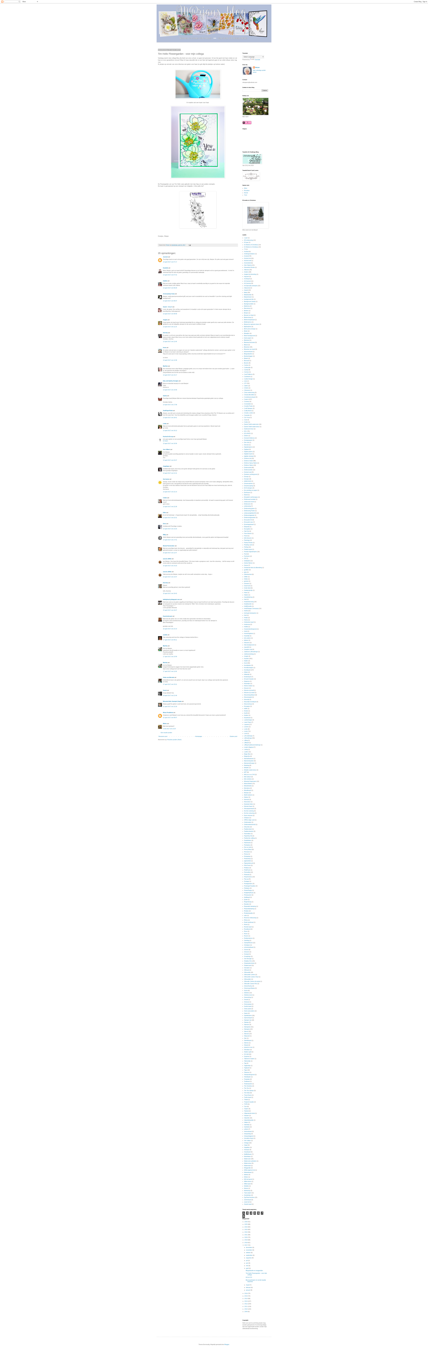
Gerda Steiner (248, 563)
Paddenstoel (248, 829)
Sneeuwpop (247, 1004)
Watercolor (247, 1159)
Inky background (249, 645)
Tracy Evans (248, 1095)
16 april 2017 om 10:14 (170, 629)
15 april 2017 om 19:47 (170, 610)
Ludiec (246, 752)
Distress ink (247, 458)
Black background (249, 335)
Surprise (246, 1056)
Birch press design (249, 329)
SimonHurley (248, 986)
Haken (246, 595)
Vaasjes (246, 1115)
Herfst (246, 611)
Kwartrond (247, 717)
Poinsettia (247, 872)
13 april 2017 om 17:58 (170, 404)
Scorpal (246, 954)
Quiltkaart (247, 897)
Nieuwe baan (248, 806)
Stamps (246, 1022)
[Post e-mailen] (189, 245)
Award (246, 290)
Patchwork (247, 842)
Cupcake (247, 415)
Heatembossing (249, 601)
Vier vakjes (247, 1140)
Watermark (247, 1165)
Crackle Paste (248, 406)
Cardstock (247, 376)
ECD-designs (248, 488)
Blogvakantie (248, 354)
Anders (246, 272)
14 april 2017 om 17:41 (170, 540)
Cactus (246, 365)
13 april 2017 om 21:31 (170, 473)
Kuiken (246, 715)
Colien (165, 498)
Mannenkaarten (249, 761)
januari (248, 1290)
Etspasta (246, 526)
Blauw (246, 345)
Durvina (165, 583)
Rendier (246, 904)
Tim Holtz (247, 1093)
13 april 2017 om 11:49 (170, 341)
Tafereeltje (247, 1061)
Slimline (246, 993)
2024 (246, 1227)
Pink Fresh (247, 865)
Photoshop (247, 858)
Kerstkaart (247, 670)
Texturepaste (248, 1084)
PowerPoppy (248, 890)
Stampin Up (247, 1020)
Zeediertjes (247, 1195)
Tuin (245, 1106)
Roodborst (247, 929)
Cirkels (246, 388)
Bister (246, 331)
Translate (257, 59)
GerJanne (166, 479)
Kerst (245, 663)
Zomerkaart (247, 1200)
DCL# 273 (249, 1277)
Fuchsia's (247, 556)
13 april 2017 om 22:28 (170, 506)
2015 (246, 1296)
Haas (245, 592)
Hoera (246, 620)
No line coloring (249, 811)
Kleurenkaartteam (249, 695)
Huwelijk (246, 636)
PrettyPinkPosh (248, 893)
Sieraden (247, 968)
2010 (246, 1309)
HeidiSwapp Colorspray (251, 608)
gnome (246, 581)
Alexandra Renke (249, 267)
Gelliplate (247, 561)
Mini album (247, 777)
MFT (245, 772)
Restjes (246, 911)
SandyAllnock (248, 943)
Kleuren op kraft (249, 690)
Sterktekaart (247, 1040)
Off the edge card (249, 820)
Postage (246, 881)
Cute (245, 420)
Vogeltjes (247, 1147)
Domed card (248, 472)
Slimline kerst (248, 995)
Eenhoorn (247, 492)
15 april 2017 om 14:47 (170, 577)
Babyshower (248, 297)
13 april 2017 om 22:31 (170, 517)
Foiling (246, 547)
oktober (248, 1252)
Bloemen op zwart (249, 349)
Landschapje (248, 720)
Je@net (165, 257)
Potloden (247, 888)
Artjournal (247, 288)
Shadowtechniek (249, 963)
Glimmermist (248, 574)
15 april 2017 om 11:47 (170, 553)
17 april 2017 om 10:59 (170, 656)
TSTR (246, 1104)
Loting (246, 749)
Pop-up (246, 879)
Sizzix (246, 990)
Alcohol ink (247, 258)
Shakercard (247, 965)
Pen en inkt (247, 847)
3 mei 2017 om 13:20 (169, 729)
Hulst (245, 631)
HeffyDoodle (248, 606)
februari (248, 1287)
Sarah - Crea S (167, 307)
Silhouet (246, 970)
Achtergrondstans (249, 254)
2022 (246, 1232)
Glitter (246, 577)
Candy (246, 370)
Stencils (246, 1033)
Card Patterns (248, 374)
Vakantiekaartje (248, 1120)
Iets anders (247, 638)
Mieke (165, 723)
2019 (246, 1240)
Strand (246, 1045)
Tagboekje (247, 1065)
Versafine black (248, 1138)
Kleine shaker (248, 686)
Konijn (246, 711)
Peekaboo (247, 845)
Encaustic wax (248, 522)
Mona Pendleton (168, 712)
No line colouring (249, 813)
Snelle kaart (247, 1006)
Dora (164, 523)
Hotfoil (246, 626)
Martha (165, 646)
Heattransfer (248, 604)
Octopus (246, 817)
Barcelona (247, 308)
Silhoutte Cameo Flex (250, 983)
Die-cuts (246, 442)
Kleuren (246, 688)
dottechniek (247, 481)
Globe (246, 579)
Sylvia (165, 396)
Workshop (247, 1190)
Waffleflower (248, 1154)
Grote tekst (247, 588)
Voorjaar (246, 1149)
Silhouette (247, 972)
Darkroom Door (248, 429)
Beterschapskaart (249, 319)
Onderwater (247, 822)
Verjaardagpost (248, 1136)
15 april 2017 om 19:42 (170, 593)
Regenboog (247, 902)
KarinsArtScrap (168, 436)
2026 (246, 1222)
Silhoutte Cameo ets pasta (252, 981)
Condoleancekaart (249, 397)
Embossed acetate (249, 499)
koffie (245, 708)
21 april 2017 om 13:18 (170, 706)
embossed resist (249, 501)
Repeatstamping (249, 908)
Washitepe (247, 1156)
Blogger (226, 1344)
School (246, 949)
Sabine (165, 281)
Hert (245, 615)
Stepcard (247, 1036)
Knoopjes (247, 706)
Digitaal (246, 449)
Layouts (246, 724)
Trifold (246, 1099)
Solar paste (247, 1009)
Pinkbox (246, 868)
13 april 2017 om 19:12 (170, 430)
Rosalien (247, 190)
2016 (246, 1293)
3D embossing (248, 240)
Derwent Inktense (249, 438)
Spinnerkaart (248, 1018)
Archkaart (247, 279)
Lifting (246, 740)
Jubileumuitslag (249, 654)
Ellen (164, 512)
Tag (245, 1063)
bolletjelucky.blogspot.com (171, 599)
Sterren (246, 1043)
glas (245, 572)
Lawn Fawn (247, 722)
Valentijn (246, 1124)
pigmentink (247, 861)
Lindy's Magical (248, 747)
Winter (246, 1177)
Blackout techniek (249, 342)
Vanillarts (247, 1127)
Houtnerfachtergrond (250, 629)
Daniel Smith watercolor (251, 424)
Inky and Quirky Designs (170, 381)
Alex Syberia (248, 265)
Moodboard (247, 790)
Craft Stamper (248, 408)
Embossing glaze (249, 508)
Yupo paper (247, 1193)
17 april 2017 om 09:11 (170, 640)
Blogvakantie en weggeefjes (254, 1270)
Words (246, 1188)
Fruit (245, 554)
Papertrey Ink (248, 836)
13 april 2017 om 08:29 (170, 288)
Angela (165, 320)
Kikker (246, 672)
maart (248, 1285)
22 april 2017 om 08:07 (170, 717)
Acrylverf (246, 256)
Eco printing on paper (250, 490)
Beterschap (247, 317)
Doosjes (246, 479)
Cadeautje (247, 367)
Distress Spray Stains (250, 463)
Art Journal (247, 281)
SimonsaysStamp (249, 988)
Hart (245, 599)
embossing (247, 506)
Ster (245, 1038)
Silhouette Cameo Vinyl (251, 977)
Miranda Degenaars (250, 781)
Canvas (246, 372)
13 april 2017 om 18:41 (170, 417)
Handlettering (248, 597)
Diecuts (246, 445)
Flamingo (247, 540)
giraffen (246, 570)
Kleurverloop (248, 704)
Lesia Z (246, 731)
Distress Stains (248, 465)
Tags (245, 1070)
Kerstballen (247, 665)
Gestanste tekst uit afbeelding (253, 567)
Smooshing (247, 997)
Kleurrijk (246, 699)
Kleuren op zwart (249, 692)
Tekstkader (247, 1077)
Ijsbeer (246, 640)
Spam (246, 1013)
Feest (245, 536)
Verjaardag (247, 1134)
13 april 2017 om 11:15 (170, 327)
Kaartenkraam (167, 616)
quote (246, 899)
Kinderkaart (247, 677)
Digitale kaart (248, 454)
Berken (246, 310)
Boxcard (246, 360)
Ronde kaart (248, 927)
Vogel (246, 1145)
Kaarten (246, 658)
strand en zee (248, 1047)
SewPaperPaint (168, 410)
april (247, 1268)
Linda (164, 423)
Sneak (246, 999)
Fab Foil (246, 531)
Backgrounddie (248, 304)
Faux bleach (248, 533)
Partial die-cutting (249, 838)
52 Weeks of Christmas (251, 245)
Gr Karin (165, 441)
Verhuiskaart (248, 1131)
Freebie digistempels (250, 551)
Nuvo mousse (248, 815)
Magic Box (247, 754)
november (249, 1250)
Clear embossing (249, 392)
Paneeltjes (247, 833)
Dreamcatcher (248, 483)
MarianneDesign (249, 763)
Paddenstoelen (248, 831)
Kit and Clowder (249, 679)
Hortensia (247, 624)
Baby (245, 292)
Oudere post (233, 736)
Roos (245, 931)
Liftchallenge (248, 738)
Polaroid (246, 874)
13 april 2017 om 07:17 (170, 262)
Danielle (165, 268)
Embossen (247, 504)
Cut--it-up (247, 417)
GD (245, 558)
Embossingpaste (249, 515)
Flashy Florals (248, 542)
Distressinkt (247, 467)
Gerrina (165, 333)
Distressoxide (248, 470)
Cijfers (246, 385)
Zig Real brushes (249, 1197)
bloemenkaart (248, 351)
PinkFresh (247, 870)
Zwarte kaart (248, 1204)
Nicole (246, 193)
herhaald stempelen (250, 613)
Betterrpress (247, 322)
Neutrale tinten (248, 804)
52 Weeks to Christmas (251, 247)
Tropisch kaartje (249, 1102)
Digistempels (248, 447)
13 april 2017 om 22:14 (170, 492)
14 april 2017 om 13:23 (170, 529)
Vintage (246, 1143)
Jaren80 (246, 647)
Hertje (246, 617)
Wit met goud (248, 1179)
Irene (164, 347)
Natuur (246, 797)
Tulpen (246, 1109)
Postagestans (248, 883)
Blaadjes (246, 333)
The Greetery (248, 1086)
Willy (164, 534)
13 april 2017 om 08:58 (170, 314)
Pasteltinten (247, 840)
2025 (246, 1224)
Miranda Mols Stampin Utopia (172, 701)
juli (247, 1260)
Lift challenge (248, 736)
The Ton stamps (249, 1090)
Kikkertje (246, 674)
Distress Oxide (248, 461)
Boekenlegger (248, 356)
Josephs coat (248, 649)
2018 (246, 1242)
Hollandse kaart (249, 622)
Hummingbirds (248, 633)
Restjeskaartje (248, 913)
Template (247, 1079)
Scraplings (247, 956)
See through (248, 958)
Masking (246, 765)
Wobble (246, 1186)
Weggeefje (247, 1168)
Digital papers (248, 451)
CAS (245, 381)
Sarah (165, 690)
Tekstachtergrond (249, 1074)
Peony (246, 854)
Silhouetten (247, 979)
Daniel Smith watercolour (251, 426)
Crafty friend (247, 410)
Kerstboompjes (248, 667)
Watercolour (247, 1163)
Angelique (166, 466)
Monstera (247, 788)
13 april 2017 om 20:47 (170, 460)
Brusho (246, 363)
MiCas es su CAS (249, 774)
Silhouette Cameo (249, 974)
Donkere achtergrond (250, 474)
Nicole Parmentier (168, 546)
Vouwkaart (247, 1152)
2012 (246, 1304)
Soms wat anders (249, 1011)
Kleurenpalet (248, 697)
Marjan (257, 67)
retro (245, 915)
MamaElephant (248, 758)
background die (249, 299)
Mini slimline (248, 779)
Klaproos (247, 681)
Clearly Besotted (249, 395)
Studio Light (247, 1052)
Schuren (246, 952)
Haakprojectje (248, 590)
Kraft (245, 713)
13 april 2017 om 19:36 (170, 443)
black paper (247, 338)
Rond (245, 924)
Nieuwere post (162, 736)
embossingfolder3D (250, 513)
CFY (245, 383)
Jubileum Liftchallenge (251, 651)
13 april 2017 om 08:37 (170, 301)
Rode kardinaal (248, 922)
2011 (246, 1306)
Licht (245, 733)
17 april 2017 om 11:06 (170, 671)
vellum (246, 1129)
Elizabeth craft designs (251, 497)
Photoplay (247, 856)
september (249, 1255)
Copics (246, 399)
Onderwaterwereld (249, 824)
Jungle (246, 656)
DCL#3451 (247, 433)
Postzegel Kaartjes (249, 886)
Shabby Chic (248, 961)
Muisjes (246, 793)
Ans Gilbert (166, 449)
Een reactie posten (166, 732)
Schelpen (247, 945)
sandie (165, 635)
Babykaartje (247, 295)
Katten (246, 661)
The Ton (246, 1088)
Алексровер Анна (169, 294)
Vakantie (246, 1118)
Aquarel (246, 276)
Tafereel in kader (249, 1058)
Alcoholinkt (247, 263)
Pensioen (247, 852)
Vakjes (246, 1122)
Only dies (247, 827)
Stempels (247, 1029)
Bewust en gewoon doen (251, 324)
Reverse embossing (250, 918)
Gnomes (246, 583)
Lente (246, 729)
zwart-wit (246, 1202)
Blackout (246, 340)
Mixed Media (248, 783)
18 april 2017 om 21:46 (170, 695)
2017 (246, 1245)
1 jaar (246, 238)
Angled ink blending (250, 274)
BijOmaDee (247, 326)
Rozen (246, 936)
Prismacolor (247, 895)
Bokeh (246, 358)
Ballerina (247, 306)
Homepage (198, 736)
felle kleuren (248, 538)
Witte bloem (247, 1181)
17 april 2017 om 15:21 (170, 684)
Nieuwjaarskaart (249, 808)
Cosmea (246, 401)
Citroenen (247, 390)
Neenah (246, 799)
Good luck (247, 586)
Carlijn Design (248, 379)
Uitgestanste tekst (249, 1113)
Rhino (246, 920)
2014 (246, 1298)
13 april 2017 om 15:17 (170, 375)
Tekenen (246, 1072)
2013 (246, 1301)
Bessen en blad (249, 315)
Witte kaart (247, 1184)
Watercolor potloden (250, 1161)
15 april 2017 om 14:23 (170, 565)
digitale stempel (249, 456)
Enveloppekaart (249, 524)
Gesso (246, 565)
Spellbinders (248, 1015)
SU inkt (246, 1054)
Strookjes (247, 1049)
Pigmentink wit (248, 863)
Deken (246, 435)
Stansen (246, 1024)
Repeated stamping (250, 906)
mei (247, 1265)
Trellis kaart (247, 1097)
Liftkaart (246, 742)
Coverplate (247, 404)
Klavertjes (247, 683)
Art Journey (247, 283)
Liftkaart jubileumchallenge (252, 745)
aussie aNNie (167, 559)
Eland (246, 495)
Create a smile (248, 413)
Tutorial (246, 1111)
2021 (246, 1235)
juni (247, 1263)
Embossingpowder (249, 517)
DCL (245, 431)
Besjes (246, 313)
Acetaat (246, 251)
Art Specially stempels (250, 285)
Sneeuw (246, 1002)
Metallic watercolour (250, 770)
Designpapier (248, 440)
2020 (246, 1237)
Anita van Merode (168, 677)
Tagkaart (246, 1068)
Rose (245, 933)
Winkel (246, 1174)
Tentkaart (247, 1081)
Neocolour (247, 802)
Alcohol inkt (247, 260)
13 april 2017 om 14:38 (170, 360)
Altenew (246, 270)
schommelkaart (248, 947)
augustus (249, 1258)
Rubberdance (248, 938)
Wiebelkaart (247, 1172)
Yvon (245, 195)
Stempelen (247, 1027)
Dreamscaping (248, 486)
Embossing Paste (249, 511)
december (249, 1247)
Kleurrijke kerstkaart (250, 702)
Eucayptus (247, 529)
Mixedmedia (248, 786)
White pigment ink (249, 1170)
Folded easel (248, 549)
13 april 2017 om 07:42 (170, 275)
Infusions (247, 642)
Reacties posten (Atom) (174, 739)
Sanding (246, 940)
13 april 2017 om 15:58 (170, 390)
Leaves (246, 727)
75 (245, 249)
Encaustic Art (248, 520)
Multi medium (248, 795)
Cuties (246, 422)
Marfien (165, 366)
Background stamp (249, 301)
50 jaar (246, 242)
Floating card (248, 545)
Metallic (246, 767)
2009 (246, 1311)
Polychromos (248, 877)
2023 (246, 1229)
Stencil (246, 1031)
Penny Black (248, 849)
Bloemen (247, 347)
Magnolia (247, 756)
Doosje (246, 476)
